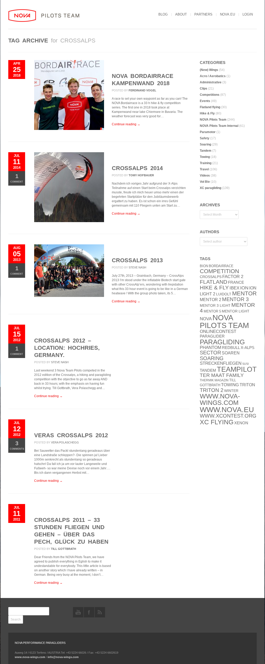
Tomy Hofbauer (141, 175)
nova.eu (227, 14)
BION (204, 266)
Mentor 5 (212, 311)
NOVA (206, 318)
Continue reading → (126, 124)
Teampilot (237, 369)
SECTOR (210, 352)
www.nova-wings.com (220, 399)
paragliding (222, 342)
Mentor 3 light (215, 306)
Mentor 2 (210, 299)
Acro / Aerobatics (213, 76)
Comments (17, 445)
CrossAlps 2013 (137, 260)
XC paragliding (210, 188)
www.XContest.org (228, 416)
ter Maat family (222, 375)
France (236, 282)
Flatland (213, 282)
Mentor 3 (235, 299)
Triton (247, 385)
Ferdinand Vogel (142, 90)
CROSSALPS (211, 277)
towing (230, 384)
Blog (163, 14)
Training (205, 163)
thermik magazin (214, 380)
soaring (212, 358)
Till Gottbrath (63, 548)
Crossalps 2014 (137, 168)
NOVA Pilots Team (213, 119)
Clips (203, 88)
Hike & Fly (207, 113)
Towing (205, 157)
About (181, 14)
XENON (241, 423)
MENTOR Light (235, 311)
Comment (16, 178)
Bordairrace (221, 266)
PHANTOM (210, 347)
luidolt (223, 294)
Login (247, 14)
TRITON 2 (211, 390)
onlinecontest (218, 331)
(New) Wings (209, 70)
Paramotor (208, 132)
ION (244, 287)
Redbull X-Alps (238, 347)
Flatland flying (210, 107)
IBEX (234, 288)
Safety (204, 138)
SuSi (245, 363)
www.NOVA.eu (227, 410)
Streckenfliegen (220, 363)
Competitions (209, 95)
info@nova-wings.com (63, 657)
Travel (204, 169)
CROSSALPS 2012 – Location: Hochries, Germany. (67, 347)
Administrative (211, 82)
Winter (231, 391)
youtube (78, 612)
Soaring (205, 144)
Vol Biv (205, 182)
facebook (89, 612)
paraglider (212, 336)
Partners (203, 14)
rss (100, 612)
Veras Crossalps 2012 (71, 435)
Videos (205, 175)
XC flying (216, 422)
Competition (219, 271)
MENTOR (244, 293)
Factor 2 (232, 276)
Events (205, 101)
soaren (231, 353)
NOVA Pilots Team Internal (219, 126)
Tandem (205, 150)
